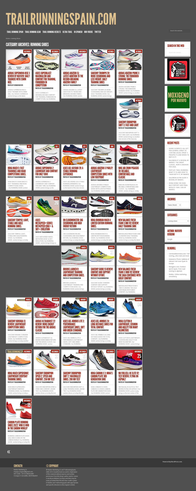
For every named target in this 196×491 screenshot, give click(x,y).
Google (169, 239)
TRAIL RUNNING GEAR (33, 32)
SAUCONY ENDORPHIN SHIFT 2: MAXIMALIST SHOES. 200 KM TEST (72, 376)
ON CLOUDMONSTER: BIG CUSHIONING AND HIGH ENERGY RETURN (73, 223)
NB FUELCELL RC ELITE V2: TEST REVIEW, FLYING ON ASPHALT (128, 376)
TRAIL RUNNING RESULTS (52, 32)
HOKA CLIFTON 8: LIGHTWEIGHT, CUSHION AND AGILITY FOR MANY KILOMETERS (128, 325)
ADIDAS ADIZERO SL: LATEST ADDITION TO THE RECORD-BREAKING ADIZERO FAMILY (73, 77)
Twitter (97, 32)
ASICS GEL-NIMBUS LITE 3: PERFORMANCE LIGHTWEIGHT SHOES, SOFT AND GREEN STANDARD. (74, 325)
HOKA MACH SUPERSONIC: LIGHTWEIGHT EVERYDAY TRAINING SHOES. (18, 376)
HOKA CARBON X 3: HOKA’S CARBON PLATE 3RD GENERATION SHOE (102, 376)
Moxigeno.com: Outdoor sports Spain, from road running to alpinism (177, 269)
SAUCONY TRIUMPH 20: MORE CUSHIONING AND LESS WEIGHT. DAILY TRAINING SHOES (100, 77)
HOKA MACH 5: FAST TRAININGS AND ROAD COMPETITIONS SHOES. (17, 171)
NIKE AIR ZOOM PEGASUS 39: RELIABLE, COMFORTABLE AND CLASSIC (128, 172)
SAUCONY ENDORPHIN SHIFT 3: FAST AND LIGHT (128, 123)
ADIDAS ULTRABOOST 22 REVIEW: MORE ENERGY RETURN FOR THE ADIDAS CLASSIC (45, 325)
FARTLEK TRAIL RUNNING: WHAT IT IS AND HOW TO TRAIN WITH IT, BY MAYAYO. (179, 172)
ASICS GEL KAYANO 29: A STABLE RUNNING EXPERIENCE (73, 171)
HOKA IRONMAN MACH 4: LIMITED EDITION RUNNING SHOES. (101, 223)
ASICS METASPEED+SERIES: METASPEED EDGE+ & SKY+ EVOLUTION (44, 224)
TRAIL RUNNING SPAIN (15, 32)
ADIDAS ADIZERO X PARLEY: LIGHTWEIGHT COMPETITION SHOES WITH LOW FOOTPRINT (102, 172)
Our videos (88, 32)
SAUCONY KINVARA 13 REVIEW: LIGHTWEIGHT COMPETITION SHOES (17, 324)
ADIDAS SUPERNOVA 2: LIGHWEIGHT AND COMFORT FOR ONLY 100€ (46, 171)
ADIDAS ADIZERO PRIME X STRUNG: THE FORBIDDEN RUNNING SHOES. (128, 76)
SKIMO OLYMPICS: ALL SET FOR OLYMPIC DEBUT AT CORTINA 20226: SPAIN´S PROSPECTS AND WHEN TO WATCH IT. (179, 153)
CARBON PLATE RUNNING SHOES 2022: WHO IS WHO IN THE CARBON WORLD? (18, 425)
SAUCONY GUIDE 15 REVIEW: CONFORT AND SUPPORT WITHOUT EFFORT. (102, 272)
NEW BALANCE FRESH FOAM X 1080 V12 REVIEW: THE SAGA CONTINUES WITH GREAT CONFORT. (129, 273)
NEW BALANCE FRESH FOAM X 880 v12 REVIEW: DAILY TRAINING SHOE (128, 223)
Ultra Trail (67, 32)
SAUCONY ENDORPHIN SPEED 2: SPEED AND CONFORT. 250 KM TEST (44, 376)
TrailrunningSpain (47, 88)
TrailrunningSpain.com (61, 19)
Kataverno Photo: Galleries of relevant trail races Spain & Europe (179, 261)
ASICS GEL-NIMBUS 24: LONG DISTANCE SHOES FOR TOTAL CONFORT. (102, 324)
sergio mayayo (18, 85)
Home (8, 38)
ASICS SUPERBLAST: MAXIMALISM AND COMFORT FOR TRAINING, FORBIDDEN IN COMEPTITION (45, 79)
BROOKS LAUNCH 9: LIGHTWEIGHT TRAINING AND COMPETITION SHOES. (73, 272)
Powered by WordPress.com (172, 462)
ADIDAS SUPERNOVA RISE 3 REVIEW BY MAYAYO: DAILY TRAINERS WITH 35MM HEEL (19, 77)
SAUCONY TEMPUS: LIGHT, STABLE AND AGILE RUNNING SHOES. (18, 223)
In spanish (78, 32)
